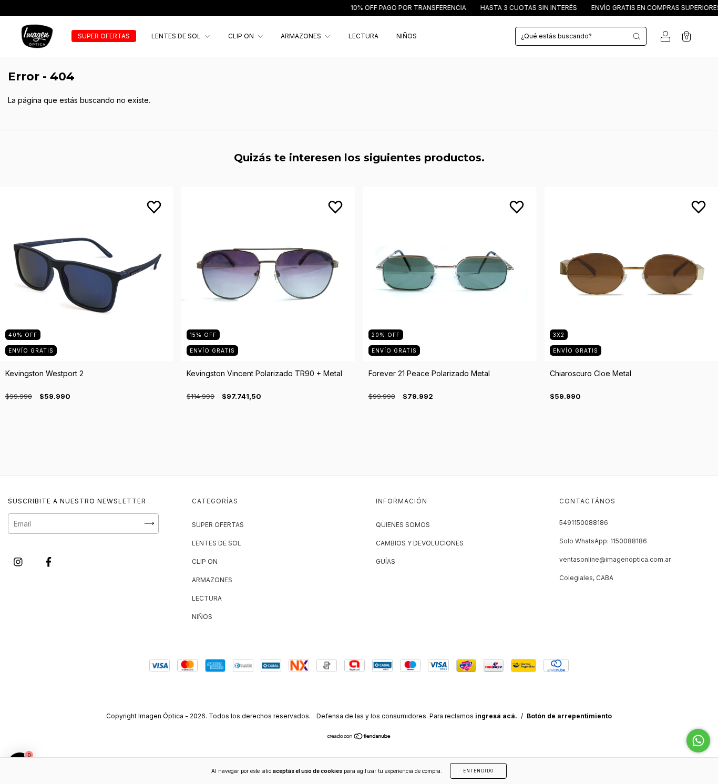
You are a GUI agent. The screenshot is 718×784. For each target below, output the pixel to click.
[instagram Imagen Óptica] (19, 561)
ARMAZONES (302, 36)
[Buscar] (636, 36)
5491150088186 (583, 523)
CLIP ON (241, 36)
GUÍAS (385, 561)
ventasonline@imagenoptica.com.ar (615, 559)
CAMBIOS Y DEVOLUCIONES (420, 543)
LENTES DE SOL (176, 36)
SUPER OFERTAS (104, 36)
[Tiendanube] (359, 737)
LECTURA (363, 36)
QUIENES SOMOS (403, 525)
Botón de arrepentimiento (569, 716)
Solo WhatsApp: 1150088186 (603, 541)
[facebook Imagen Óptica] (48, 561)
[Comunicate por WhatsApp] (698, 740)
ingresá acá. (496, 716)
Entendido (478, 770)
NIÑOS (406, 36)
